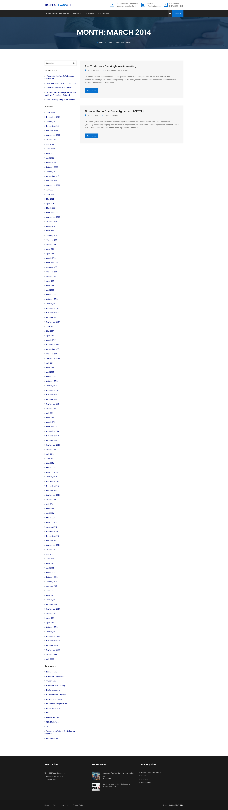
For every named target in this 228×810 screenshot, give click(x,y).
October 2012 (51, 540)
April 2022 (50, 158)
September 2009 (53, 650)
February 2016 (52, 381)
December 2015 (52, 390)
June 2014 (50, 458)
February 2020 (52, 231)
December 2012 (52, 531)
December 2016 (52, 345)
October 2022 (52, 130)
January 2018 (51, 304)
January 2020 (51, 235)
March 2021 (50, 208)
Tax (47, 726)
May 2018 (50, 285)
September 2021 (53, 185)
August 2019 (51, 244)
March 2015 (50, 422)
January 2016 (51, 386)
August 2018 (51, 276)
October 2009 (52, 645)
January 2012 (51, 581)
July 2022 (50, 144)
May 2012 (50, 563)
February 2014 (52, 472)
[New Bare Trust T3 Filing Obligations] (96, 787)
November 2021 (52, 176)
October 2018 (51, 272)
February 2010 (52, 627)
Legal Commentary (54, 708)
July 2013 (49, 504)
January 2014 (51, 477)
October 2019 (51, 240)
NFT (47, 713)
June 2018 (50, 281)
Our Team (90, 14)
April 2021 (50, 203)
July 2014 (50, 454)
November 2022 (52, 126)
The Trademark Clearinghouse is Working (110, 66)
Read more (91, 91)
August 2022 (51, 139)
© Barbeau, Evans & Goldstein (116, 70)
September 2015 (53, 404)
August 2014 (51, 449)
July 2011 (49, 591)
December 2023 (53, 117)
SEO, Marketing (52, 722)
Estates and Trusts (54, 699)
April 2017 (50, 335)
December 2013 (52, 481)
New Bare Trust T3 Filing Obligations (61, 83)
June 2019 (50, 249)
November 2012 (52, 536)
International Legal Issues (56, 703)
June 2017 (50, 326)
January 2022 (51, 171)
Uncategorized (52, 738)
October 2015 (51, 399)
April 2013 (50, 513)
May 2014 (50, 463)
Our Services (103, 14)
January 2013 (51, 527)
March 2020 (51, 226)
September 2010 (53, 609)
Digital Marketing (53, 690)
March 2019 (51, 258)
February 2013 (51, 522)
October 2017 (51, 317)
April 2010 (50, 622)
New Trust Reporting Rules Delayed (61, 99)
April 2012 (50, 568)
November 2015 (52, 395)
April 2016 (50, 372)
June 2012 (50, 559)
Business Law (51, 672)
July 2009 (50, 659)
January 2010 (51, 632)
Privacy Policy (78, 805)
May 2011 (49, 595)
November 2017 (52, 313)
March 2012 (50, 572)
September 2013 (53, 495)
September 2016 (53, 358)
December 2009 (53, 636)
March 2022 (51, 162)
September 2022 (53, 135)
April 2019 (50, 253)
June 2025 (50, 112)
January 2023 (51, 121)
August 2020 (51, 221)
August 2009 (51, 654)
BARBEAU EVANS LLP (176, 805)
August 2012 (51, 550)
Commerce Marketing (55, 685)
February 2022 (52, 167)
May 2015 (50, 417)
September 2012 (53, 545)
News (55, 805)
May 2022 (50, 153)
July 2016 (50, 363)
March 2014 (51, 468)
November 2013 (52, 486)
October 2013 (51, 490)
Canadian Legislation (55, 676)
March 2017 (51, 340)
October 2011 (51, 586)
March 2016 (51, 376)
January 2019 (51, 267)
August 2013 (51, 499)
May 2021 (50, 199)
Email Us (178, 13)
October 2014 (51, 440)
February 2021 (51, 212)
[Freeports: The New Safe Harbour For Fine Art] (96, 776)
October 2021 (51, 181)
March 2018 (51, 294)
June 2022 (50, 149)
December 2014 (52, 431)
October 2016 (51, 354)
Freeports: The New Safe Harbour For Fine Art (118, 774)
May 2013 (50, 509)
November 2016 (52, 349)
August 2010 (51, 613)
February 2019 (52, 263)
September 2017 (53, 322)
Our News (77, 14)
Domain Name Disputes (56, 694)
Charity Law (51, 681)
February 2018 (52, 299)
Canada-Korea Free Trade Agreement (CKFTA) (114, 111)
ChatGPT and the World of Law (59, 88)
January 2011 (51, 600)
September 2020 (53, 217)
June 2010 (50, 618)
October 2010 (51, 604)
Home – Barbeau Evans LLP (57, 14)
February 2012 (51, 577)
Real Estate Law (52, 717)
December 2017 (52, 308)
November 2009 (53, 641)
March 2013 (50, 518)
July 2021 (49, 190)
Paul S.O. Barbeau (111, 115)
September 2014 (53, 445)
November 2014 (52, 436)
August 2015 (51, 408)
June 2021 (50, 194)
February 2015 (51, 427)
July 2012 (49, 554)
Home (101, 43)
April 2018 (50, 290)
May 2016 (50, 367)
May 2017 (50, 331)
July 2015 (49, 413)
